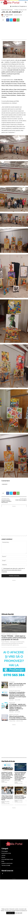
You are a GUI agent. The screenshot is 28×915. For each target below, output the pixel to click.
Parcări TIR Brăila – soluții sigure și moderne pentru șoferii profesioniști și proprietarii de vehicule (13, 637)
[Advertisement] (14, 30)
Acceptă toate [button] (10, 913)
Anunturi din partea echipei (7, 9)
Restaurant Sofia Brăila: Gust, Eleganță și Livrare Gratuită (20, 797)
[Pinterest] (14, 19)
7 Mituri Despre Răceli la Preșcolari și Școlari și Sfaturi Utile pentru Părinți (7, 797)
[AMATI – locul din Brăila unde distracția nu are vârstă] (4, 685)
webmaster (8, 634)
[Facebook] (7, 19)
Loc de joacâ (11, 682)
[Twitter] (11, 19)
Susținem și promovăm (14, 714)
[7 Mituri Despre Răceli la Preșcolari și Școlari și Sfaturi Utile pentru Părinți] (7, 790)
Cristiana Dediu (12, 686)
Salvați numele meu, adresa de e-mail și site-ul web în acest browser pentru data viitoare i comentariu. (13, 570)
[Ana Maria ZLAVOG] (2, 15)
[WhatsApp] (18, 19)
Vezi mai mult (18, 913)
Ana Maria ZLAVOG (9, 14)
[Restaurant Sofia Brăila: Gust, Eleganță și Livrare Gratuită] (21, 790)
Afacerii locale (12, 702)
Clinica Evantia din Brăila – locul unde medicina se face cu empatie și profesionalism (17, 718)
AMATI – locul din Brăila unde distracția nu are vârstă (17, 684)
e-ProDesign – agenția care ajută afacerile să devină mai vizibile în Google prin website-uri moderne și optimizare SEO (17, 707)
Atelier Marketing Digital (21, 500)
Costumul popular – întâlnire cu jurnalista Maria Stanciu (6, 501)
